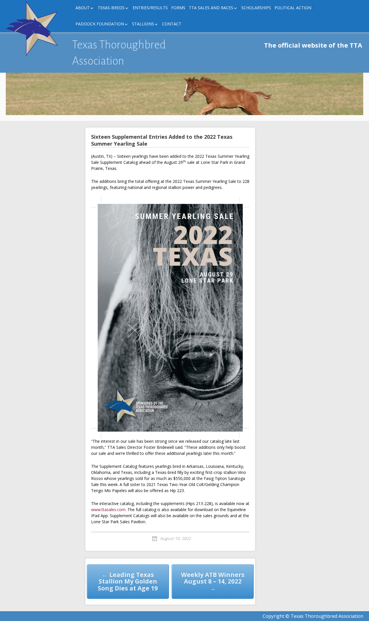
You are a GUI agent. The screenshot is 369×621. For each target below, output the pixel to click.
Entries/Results (150, 7)
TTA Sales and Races (211, 7)
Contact (171, 24)
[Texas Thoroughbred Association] (34, 29)
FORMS (178, 7)
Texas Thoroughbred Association (119, 53)
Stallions (143, 24)
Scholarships (256, 7)
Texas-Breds (111, 7)
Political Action (292, 7)
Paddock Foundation (100, 24)
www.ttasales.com (108, 509)
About (83, 7)
